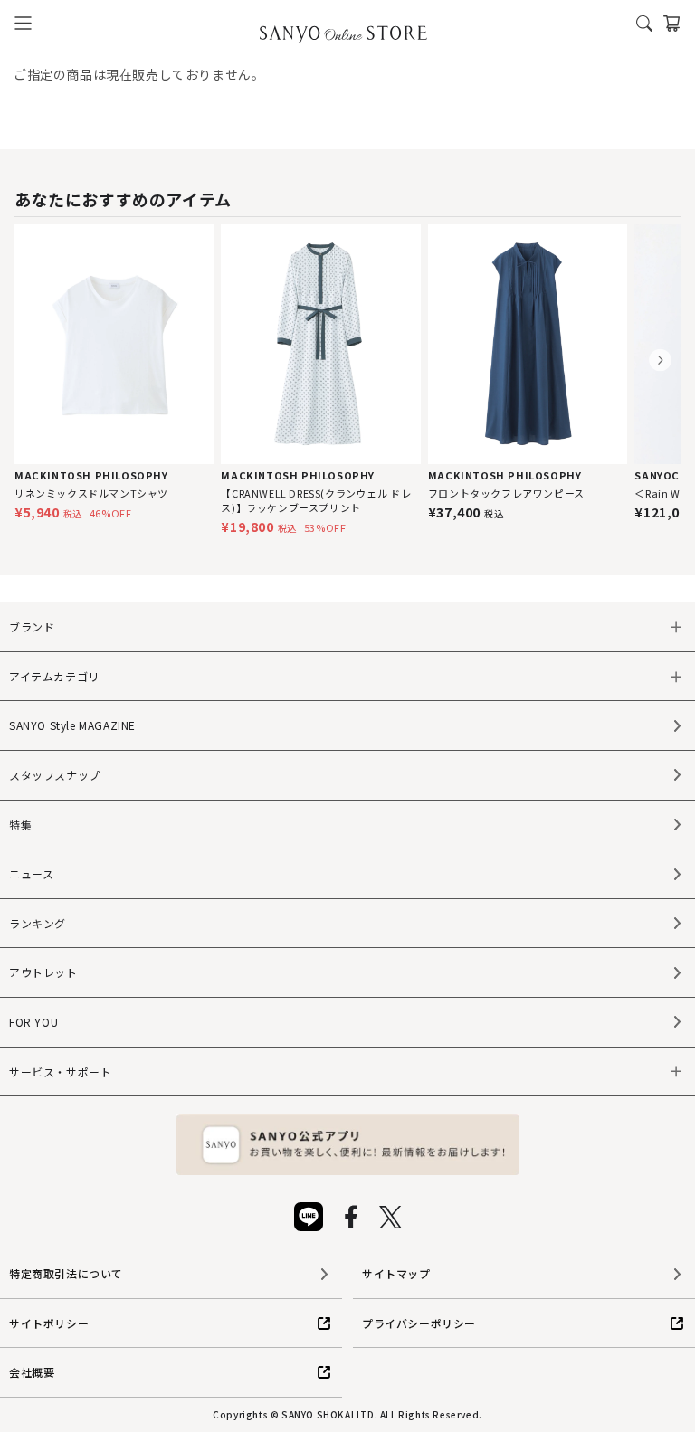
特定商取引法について (66, 1273)
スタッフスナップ (54, 774)
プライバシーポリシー (419, 1323)
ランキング (37, 923)
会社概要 (31, 1372)
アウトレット (43, 972)
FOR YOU (33, 1021)
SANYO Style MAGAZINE (72, 725)
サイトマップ (396, 1273)
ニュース (31, 873)
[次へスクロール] (660, 360)
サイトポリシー (49, 1323)
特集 (20, 824)
